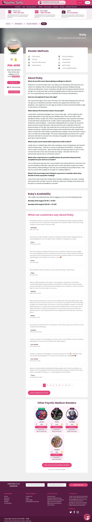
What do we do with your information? (54, 504)
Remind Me (15, 76)
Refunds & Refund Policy (54, 498)
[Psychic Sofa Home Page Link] (13, 2)
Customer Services (71, 7)
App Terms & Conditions (54, 501)
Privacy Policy (51, 496)
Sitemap (28, 521)
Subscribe (77, 485)
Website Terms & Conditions (55, 500)
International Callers (19, 521)
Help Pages (29, 500)
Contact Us (29, 496)
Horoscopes (8, 503)
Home (8, 24)
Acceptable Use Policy (32, 501)
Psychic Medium (32, 24)
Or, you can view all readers (56, 469)
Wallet (40, 7)
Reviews (56, 7)
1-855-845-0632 (18, 13)
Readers (6, 500)
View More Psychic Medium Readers (56, 465)
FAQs (27, 498)
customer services (82, 502)
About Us (6, 498)
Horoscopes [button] (47, 7)
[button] (87, 517)
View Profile (41, 429)
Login (87, 2)
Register (80, 2)
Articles (62, 7)
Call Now (13, 82)
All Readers (18, 24)
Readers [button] (17, 7)
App (24, 7)
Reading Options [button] (31, 7)
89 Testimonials (14, 87)
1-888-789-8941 (45, 13)
